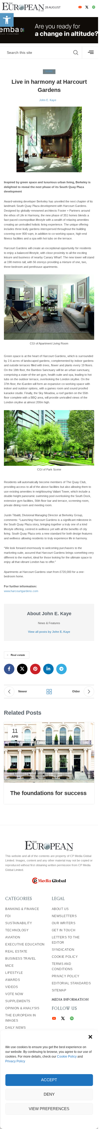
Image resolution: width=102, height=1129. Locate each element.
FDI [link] (8, 916)
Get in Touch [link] (64, 930)
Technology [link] (17, 930)
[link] (7, 20)
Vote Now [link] (14, 994)
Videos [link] (11, 987)
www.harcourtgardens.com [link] (21, 591)
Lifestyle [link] (14, 973)
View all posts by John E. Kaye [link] (49, 631)
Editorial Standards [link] (71, 983)
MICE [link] (9, 966)
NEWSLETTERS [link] (64, 916)
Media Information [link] (70, 999)
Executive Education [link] (25, 944)
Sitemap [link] (59, 990)
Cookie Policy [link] (67, 1056)
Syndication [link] (63, 950)
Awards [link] (12, 980)
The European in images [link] (20, 1017)
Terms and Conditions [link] (62, 966)
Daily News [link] (15, 1027)
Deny (49, 1094)
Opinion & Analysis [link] (22, 1008)
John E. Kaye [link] (47, 100)
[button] (90, 1036)
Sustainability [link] (18, 923)
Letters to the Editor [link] (66, 939)
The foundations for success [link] (49, 793)
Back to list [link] (49, 691)
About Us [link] (60, 909)
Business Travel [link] (20, 958)
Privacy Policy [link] (15, 1061)
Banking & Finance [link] (22, 909)
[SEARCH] (76, 52)
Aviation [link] (12, 937)
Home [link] (49, 71)
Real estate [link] (18, 655)
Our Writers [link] (64, 923)
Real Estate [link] (16, 951)
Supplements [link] (17, 1001)
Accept (49, 1080)
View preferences (49, 1108)
